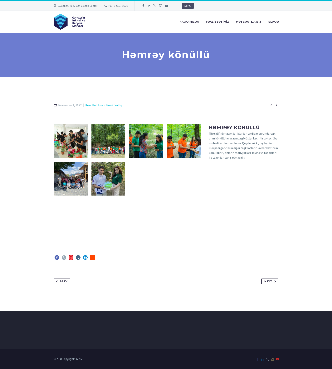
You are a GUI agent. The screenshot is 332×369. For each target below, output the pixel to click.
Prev (63, 281)
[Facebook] (143, 5)
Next (268, 281)
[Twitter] (155, 5)
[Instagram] (161, 5)
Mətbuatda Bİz (248, 21)
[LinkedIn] (149, 5)
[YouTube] (166, 5)
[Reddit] (92, 257)
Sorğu (187, 5)
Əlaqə (273, 21)
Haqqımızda (189, 21)
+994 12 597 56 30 (118, 5)
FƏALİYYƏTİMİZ (217, 21)
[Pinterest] (71, 257)
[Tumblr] (78, 257)
